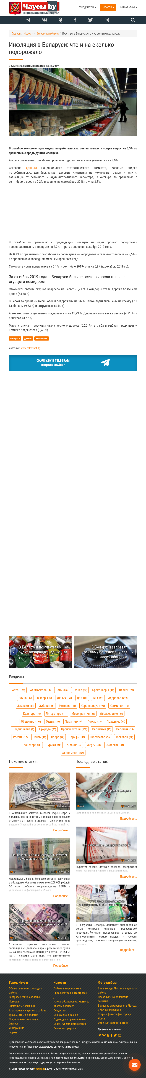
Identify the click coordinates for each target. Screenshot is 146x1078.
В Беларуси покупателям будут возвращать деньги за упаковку (43, 652)
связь (39, 737)
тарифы (76, 737)
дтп (82, 698)
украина (73, 745)
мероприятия (83, 713)
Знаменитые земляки (22, 1006)
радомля (124, 729)
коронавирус (92, 706)
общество (30, 721)
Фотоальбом (127, 7)
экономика (72, 753)
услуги (93, 745)
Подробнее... (61, 830)
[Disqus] (73, 479)
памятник (73, 721)
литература (56, 713)
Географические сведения (25, 997)
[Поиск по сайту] (132, 20)
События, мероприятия (67, 988)
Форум (13, 1032)
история (67, 706)
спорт (57, 737)
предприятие (22, 729)
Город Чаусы (87, 7)
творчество (100, 737)
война (25, 698)
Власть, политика (63, 1006)
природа (47, 729)
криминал (119, 706)
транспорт (31, 745)
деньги (64, 698)
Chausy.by (39, 1068)
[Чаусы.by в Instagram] (106, 20)
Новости (107, 7)
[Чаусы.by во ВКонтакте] (45, 20)
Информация (16, 1028)
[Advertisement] (73, 212)
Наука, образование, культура (71, 1001)
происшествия (73, 729)
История (14, 1001)
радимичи (101, 729)
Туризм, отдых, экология (23, 1015)
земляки (25, 706)
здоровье (117, 698)
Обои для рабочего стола (113, 1022)
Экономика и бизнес (65, 1015)
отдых (52, 721)
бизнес (79, 690)
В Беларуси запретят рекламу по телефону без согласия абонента (105, 652)
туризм (53, 745)
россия (20, 737)
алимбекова (40, 690)
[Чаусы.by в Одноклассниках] (61, 20)
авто (18, 690)
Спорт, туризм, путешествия (70, 1024)
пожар (94, 721)
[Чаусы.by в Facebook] (75, 20)
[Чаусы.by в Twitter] (90, 20)
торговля (124, 737)
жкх (97, 698)
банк (61, 690)
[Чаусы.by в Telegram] (28, 20)
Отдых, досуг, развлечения (69, 1019)
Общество (59, 1010)
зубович (46, 706)
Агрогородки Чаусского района (27, 1010)
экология (114, 745)
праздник (115, 721)
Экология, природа (64, 1028)
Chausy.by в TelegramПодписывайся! (53, 363)
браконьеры (102, 690)
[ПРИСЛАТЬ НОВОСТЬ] (135, 1065)
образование (111, 713)
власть (126, 690)
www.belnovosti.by (30, 348)
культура (31, 713)
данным (31, 168)
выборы (44, 698)
